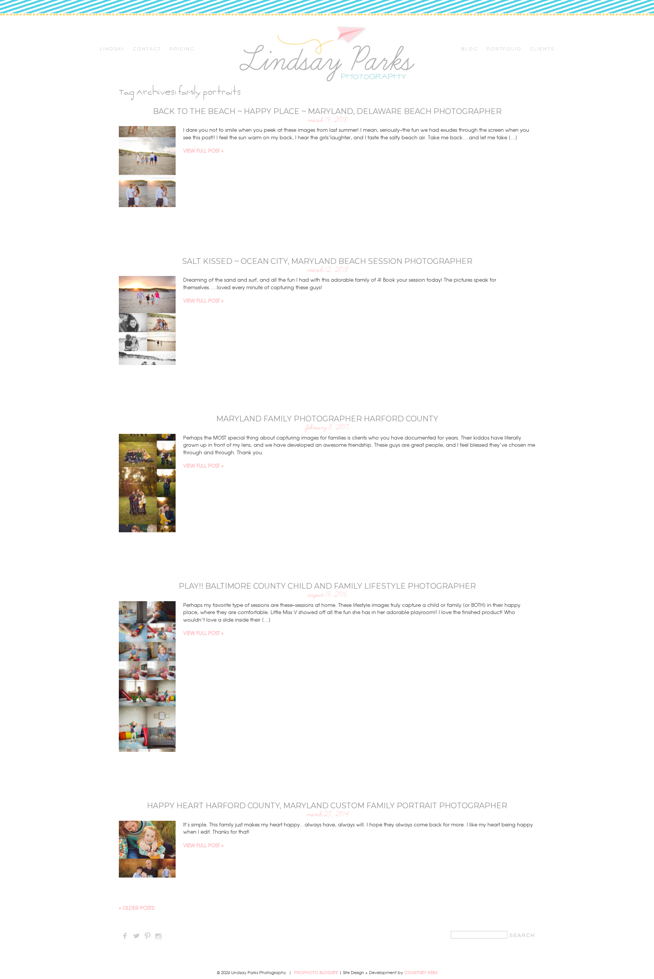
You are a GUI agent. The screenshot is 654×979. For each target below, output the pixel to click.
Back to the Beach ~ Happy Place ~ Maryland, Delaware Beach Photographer (327, 111)
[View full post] (147, 166)
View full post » (203, 150)
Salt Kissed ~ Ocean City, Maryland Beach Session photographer (327, 261)
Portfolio (504, 49)
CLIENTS (542, 49)
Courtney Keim (420, 972)
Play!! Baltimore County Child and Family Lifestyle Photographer (327, 586)
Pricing (182, 49)
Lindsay (112, 49)
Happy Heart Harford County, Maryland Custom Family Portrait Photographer (327, 805)
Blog (469, 49)
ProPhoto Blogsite (316, 972)
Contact (147, 49)
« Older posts (136, 907)
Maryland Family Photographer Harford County (327, 418)
